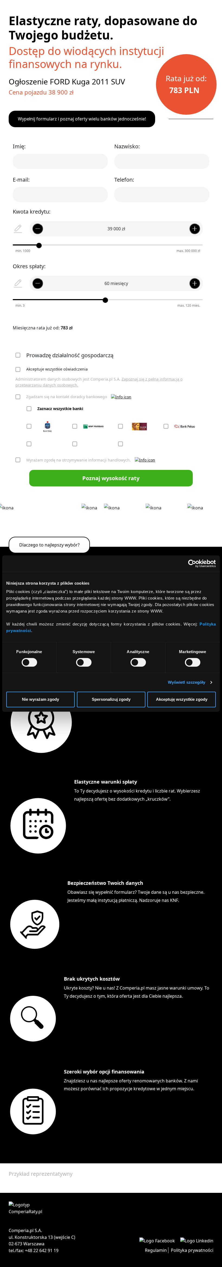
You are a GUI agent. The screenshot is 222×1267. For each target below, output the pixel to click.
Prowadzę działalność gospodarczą (69, 355)
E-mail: (21, 179)
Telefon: (124, 179)
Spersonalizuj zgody (111, 699)
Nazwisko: (127, 146)
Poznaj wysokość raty (110, 478)
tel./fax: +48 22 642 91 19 (33, 1250)
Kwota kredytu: (31, 211)
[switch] (84, 662)
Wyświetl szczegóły (186, 682)
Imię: (19, 146)
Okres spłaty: (29, 266)
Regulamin (156, 1250)
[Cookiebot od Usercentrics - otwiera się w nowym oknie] (192, 563)
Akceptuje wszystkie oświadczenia (57, 369)
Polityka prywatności (192, 1250)
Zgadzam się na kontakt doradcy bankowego (66, 396)
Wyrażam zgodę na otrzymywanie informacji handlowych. (78, 460)
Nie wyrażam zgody (40, 699)
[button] (121, 397)
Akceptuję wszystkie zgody (181, 699)
